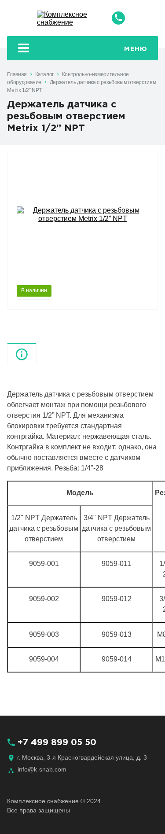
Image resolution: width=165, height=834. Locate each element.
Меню (135, 49)
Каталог (44, 74)
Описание (36, 353)
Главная (16, 74)
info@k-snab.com (42, 769)
